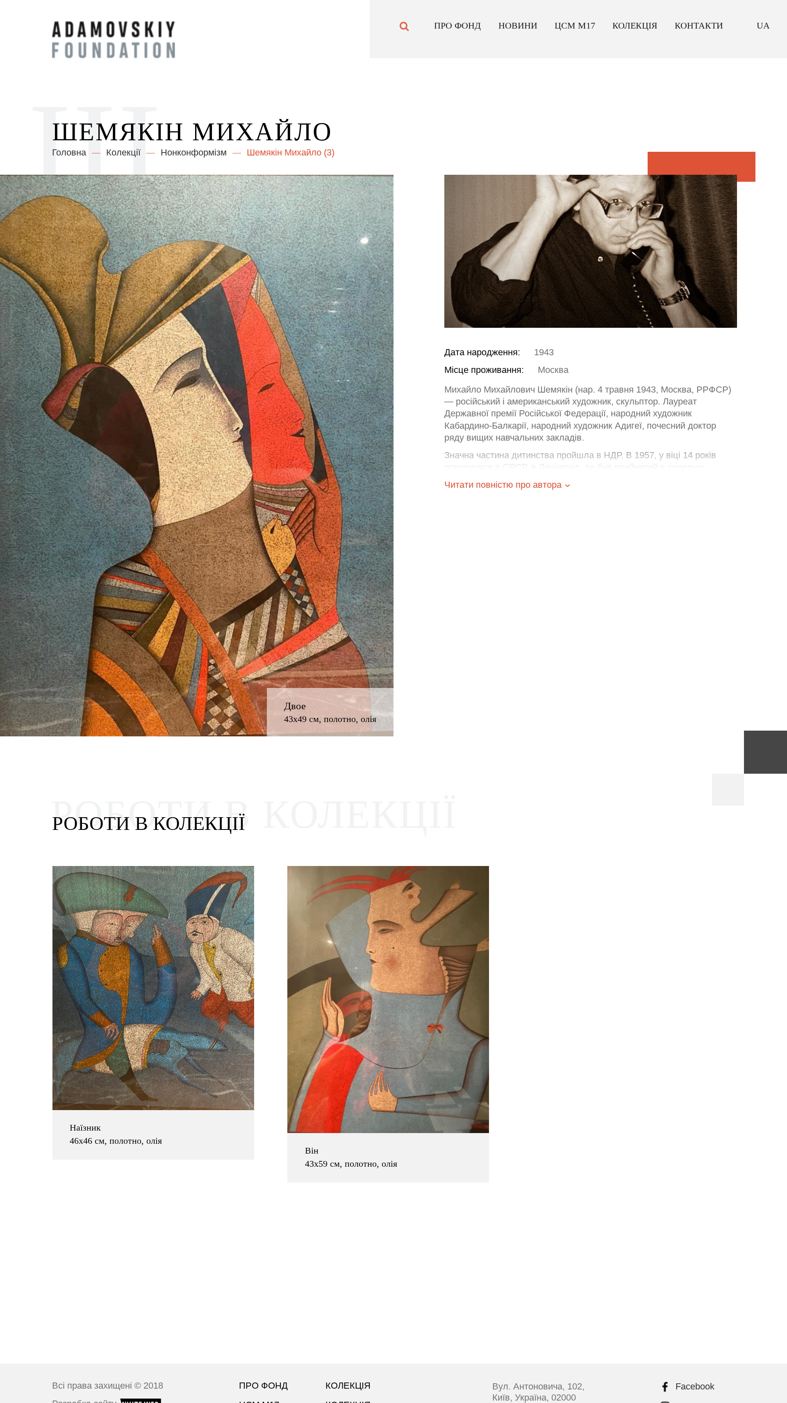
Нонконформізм (194, 152)
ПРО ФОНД (457, 31)
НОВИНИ (517, 31)
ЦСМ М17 (575, 31)
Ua (763, 31)
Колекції (123, 152)
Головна (69, 152)
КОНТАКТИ (699, 31)
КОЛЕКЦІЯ (634, 31)
